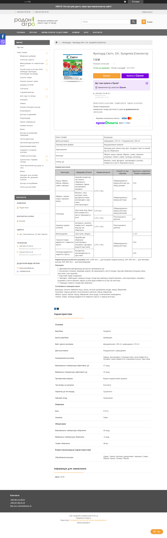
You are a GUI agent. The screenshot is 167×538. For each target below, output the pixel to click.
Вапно (22, 129)
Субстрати (24, 89)
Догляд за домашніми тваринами (28, 134)
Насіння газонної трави (29, 81)
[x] (58, 309)
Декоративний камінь (28, 146)
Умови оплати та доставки (54, 32)
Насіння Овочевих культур (30, 107)
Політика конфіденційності (97, 520)
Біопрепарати (25, 111)
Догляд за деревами (28, 114)
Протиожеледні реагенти (29, 143)
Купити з (131, 76)
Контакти (97, 32)
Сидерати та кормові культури (28, 151)
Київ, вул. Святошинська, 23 (20, 506)
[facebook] (55, 309)
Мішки (22, 171)
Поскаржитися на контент (78, 520)
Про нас (33, 32)
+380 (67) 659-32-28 (17, 503)
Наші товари (22, 52)
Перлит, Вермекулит (27, 122)
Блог (86, 32)
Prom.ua (95, 516)
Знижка (23, 103)
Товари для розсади (28, 156)
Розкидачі (24, 100)
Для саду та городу (28, 96)
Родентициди (25, 118)
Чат (158, 532)
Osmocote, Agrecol (27, 60)
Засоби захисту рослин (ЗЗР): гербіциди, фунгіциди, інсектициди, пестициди (31, 71)
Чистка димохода (27, 139)
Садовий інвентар (27, 92)
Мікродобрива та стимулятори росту (32, 64)
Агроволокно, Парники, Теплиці (29, 161)
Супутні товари (26, 77)
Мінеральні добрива (28, 56)
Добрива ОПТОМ (26, 85)
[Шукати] (133, 21)
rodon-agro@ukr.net (26, 268)
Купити (106, 76)
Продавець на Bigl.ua (83, 518)
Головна (21, 32)
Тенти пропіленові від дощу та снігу (31, 167)
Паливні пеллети (26, 126)
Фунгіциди (66, 42)
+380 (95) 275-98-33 (17, 500)
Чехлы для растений (28, 187)
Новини (75, 32)
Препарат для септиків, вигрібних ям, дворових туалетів (29, 177)
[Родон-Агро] (25, 26)
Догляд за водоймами (28, 183)
